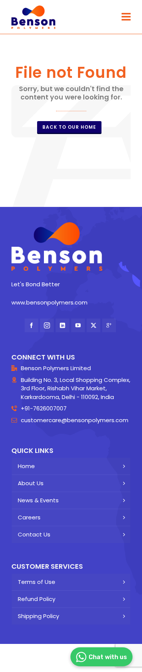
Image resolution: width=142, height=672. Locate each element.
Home (26, 466)
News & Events (38, 500)
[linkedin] (62, 325)
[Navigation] (126, 17)
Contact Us (34, 534)
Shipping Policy (38, 616)
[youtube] (78, 325)
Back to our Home (69, 127)
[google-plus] (109, 325)
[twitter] (93, 325)
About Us (31, 483)
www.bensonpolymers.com (49, 302)
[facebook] (31, 325)
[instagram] (47, 325)
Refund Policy (36, 599)
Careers (29, 517)
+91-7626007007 (44, 408)
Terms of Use (36, 582)
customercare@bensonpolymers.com (74, 420)
